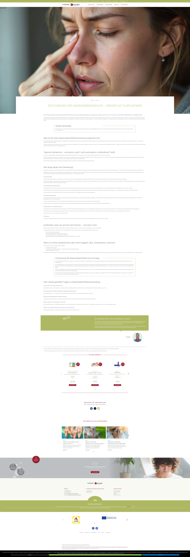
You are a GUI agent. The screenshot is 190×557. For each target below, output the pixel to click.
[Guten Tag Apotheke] (76, 520)
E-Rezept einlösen (116, 1)
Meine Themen (91, 4)
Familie (64, 440)
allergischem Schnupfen (64, 203)
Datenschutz (87, 532)
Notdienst (103, 1)
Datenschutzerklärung (128, 553)
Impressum (81, 532)
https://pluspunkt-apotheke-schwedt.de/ (74, 494)
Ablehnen (29, 554)
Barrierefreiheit (93, 532)
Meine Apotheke (100, 4)
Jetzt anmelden (95, 472)
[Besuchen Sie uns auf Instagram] (96, 528)
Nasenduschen (91, 208)
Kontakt (102, 532)
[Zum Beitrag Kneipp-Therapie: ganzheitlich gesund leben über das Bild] (95, 432)
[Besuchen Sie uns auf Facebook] (93, 528)
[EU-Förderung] (109, 518)
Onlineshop (129, 506)
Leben (86, 440)
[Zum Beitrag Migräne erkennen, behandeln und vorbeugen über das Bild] (117, 432)
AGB (99, 532)
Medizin (92, 100)
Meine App (116, 4)
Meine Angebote (109, 4)
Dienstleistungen (123, 1)
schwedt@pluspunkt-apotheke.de (72, 493)
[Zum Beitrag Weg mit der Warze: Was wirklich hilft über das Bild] (72, 432)
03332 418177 (97, 1)
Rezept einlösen (108, 1)
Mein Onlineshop (124, 4)
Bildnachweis (108, 532)
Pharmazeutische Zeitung (128, 157)
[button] (128, 373)
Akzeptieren (95, 554)
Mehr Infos (160, 554)
